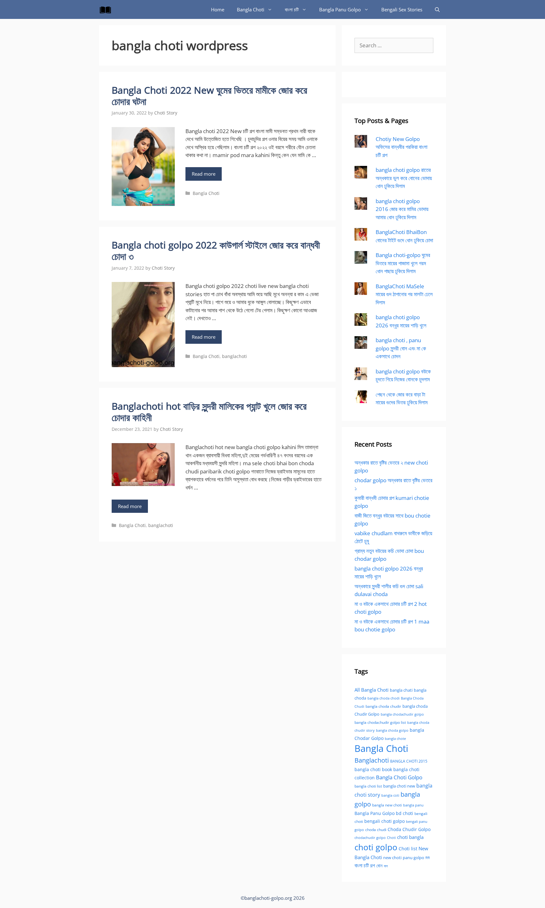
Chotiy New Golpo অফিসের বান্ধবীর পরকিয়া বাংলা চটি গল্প (401, 147)
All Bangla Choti (372, 690)
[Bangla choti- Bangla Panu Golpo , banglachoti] (107, 9)
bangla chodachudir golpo (402, 714)
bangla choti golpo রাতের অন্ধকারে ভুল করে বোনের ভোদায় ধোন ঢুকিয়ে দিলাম (404, 178)
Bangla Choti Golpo (399, 777)
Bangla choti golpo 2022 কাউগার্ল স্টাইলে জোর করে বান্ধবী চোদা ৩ (216, 250)
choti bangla (410, 837)
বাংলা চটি (292, 9)
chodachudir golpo (370, 837)
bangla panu (413, 805)
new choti (392, 857)
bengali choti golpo (384, 821)
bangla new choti (387, 805)
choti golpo (376, 847)
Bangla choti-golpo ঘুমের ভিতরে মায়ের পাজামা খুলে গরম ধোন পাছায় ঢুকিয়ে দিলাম (403, 263)
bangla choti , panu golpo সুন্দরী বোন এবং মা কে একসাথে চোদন (401, 348)
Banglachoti (372, 760)
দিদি (427, 857)
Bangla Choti (250, 9)
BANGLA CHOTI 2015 (408, 761)
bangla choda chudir (383, 706)
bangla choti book (373, 769)
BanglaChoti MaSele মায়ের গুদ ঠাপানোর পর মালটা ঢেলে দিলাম (404, 294)
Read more (203, 174)
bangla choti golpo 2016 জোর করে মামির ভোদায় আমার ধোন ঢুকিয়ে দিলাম (402, 209)
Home (217, 9)
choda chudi (375, 829)
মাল (386, 866)
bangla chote (395, 738)
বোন (379, 865)
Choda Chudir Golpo (409, 829)
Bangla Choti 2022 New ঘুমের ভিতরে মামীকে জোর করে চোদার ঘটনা (209, 96)
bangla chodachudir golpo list (380, 722)
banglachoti (234, 356)
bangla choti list (368, 786)
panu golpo (413, 857)
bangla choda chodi (383, 698)
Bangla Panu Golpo (340, 9)
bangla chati (401, 690)
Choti (391, 837)
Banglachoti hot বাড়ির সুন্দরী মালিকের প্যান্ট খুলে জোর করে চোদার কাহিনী (209, 412)
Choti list (408, 849)
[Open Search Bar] (437, 9)
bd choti (404, 813)
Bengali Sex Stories (401, 9)
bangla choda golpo (392, 730)
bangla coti (390, 795)
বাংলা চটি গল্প (365, 865)
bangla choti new (399, 786)
